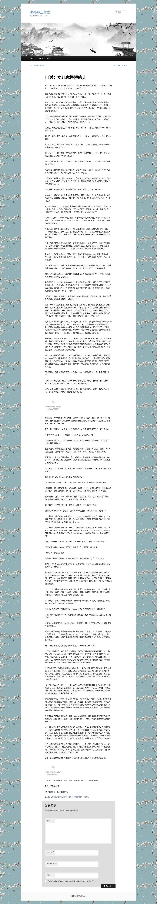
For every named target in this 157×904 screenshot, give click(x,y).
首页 (31, 58)
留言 (48, 58)
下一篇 (124, 65)
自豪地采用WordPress (78, 896)
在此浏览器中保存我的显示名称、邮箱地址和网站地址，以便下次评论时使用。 (72, 881)
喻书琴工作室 (40, 12)
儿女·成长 (63, 797)
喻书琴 (54, 797)
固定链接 (78, 797)
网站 (48, 875)
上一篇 (117, 65)
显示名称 (50, 852)
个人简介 (40, 58)
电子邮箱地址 (52, 863)
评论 (50, 820)
